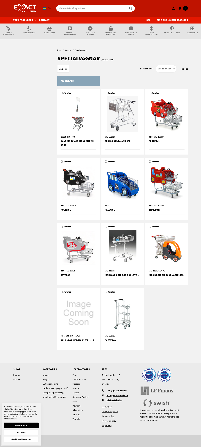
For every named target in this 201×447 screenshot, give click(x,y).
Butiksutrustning (50, 383)
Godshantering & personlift (55, 388)
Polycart (76, 405)
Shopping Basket (81, 397)
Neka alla (21, 432)
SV (49, 8)
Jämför (63, 68)
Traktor (154, 209)
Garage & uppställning (53, 392)
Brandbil (154, 141)
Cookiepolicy (108, 416)
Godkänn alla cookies (21, 439)
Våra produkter (23, 19)
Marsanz (76, 383)
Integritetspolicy (110, 411)
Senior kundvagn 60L (117, 141)
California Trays (80, 379)
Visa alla (76, 419)
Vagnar (46, 375)
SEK (148, 19)
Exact (75, 375)
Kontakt (44, 19)
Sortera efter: (147, 68)
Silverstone (78, 410)
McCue (76, 388)
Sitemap (17, 379)
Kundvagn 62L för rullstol (122, 274)
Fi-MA (75, 401)
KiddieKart (67, 80)
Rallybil (110, 209)
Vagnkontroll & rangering (54, 397)
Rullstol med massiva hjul (78, 340)
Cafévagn (110, 340)
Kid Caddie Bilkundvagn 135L (166, 274)
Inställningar (21, 425)
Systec (76, 392)
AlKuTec (76, 414)
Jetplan (66, 274)
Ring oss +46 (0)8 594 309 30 (172, 19)
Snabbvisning (78, 115)
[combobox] (47, 8)
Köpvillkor (106, 406)
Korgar (46, 379)
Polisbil (66, 209)
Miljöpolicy (107, 425)
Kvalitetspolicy (109, 420)
